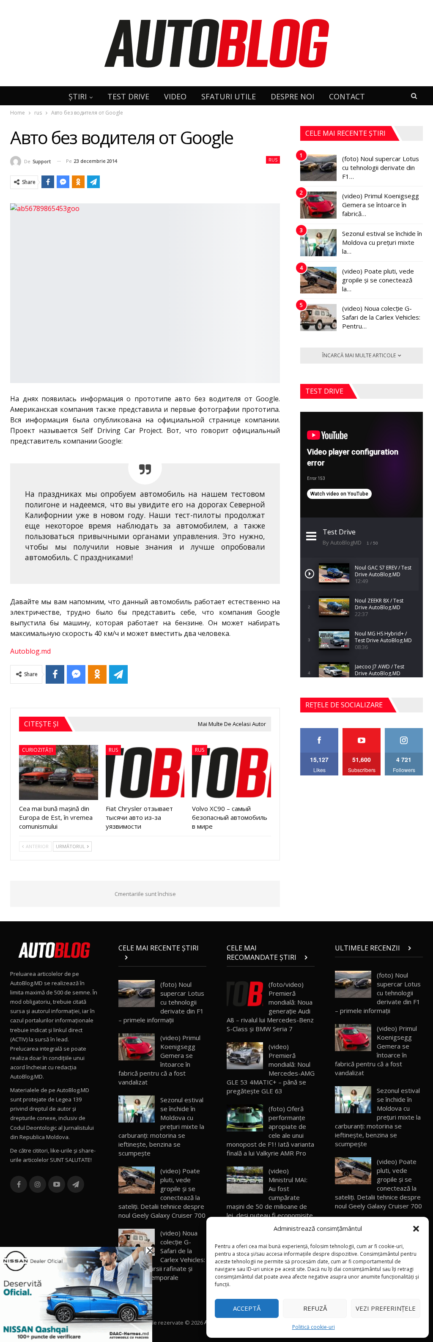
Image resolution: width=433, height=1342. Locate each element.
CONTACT (347, 96)
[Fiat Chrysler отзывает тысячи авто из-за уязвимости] (145, 772)
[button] (416, 1228)
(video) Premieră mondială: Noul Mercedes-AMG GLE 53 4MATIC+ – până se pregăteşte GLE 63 (271, 1068)
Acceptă (246, 1308)
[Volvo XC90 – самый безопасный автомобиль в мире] (231, 772)
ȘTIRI (78, 96)
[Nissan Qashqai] (76, 1294)
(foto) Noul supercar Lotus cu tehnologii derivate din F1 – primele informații (161, 1002)
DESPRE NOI (292, 96)
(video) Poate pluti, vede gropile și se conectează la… (378, 280)
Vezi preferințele (386, 1308)
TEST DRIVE (128, 96)
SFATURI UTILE (228, 96)
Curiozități (37, 749)
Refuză (315, 1308)
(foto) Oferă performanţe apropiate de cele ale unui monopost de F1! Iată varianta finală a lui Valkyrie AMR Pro (270, 1130)
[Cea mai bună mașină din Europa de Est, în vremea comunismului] (58, 772)
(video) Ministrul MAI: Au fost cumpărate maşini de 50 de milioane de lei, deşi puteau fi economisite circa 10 (270, 1197)
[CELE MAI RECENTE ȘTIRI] (162, 957)
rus (273, 160)
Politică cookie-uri (313, 1327)
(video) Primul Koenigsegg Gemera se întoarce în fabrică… (380, 205)
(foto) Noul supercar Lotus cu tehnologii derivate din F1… (380, 167)
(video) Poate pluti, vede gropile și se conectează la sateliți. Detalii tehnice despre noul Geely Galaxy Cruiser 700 (162, 1193)
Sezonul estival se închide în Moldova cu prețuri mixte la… (382, 242)
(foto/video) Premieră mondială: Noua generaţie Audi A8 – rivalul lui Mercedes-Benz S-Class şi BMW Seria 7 (270, 1006)
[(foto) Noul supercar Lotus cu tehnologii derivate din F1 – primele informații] (318, 167)
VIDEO (175, 96)
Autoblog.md (30, 651)
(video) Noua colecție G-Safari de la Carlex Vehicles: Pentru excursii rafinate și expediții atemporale (161, 1255)
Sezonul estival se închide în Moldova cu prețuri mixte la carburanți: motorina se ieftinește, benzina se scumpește (161, 1126)
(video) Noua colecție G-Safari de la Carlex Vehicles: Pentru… (381, 317)
